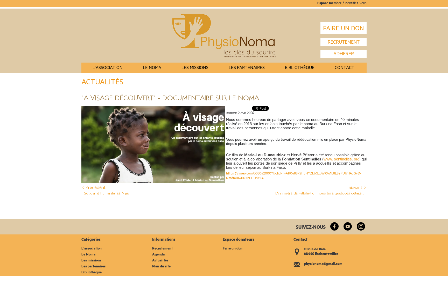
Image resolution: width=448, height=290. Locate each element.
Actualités (160, 261)
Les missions (194, 68)
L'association (108, 68)
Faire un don (232, 249)
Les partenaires (247, 68)
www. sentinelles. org (341, 159)
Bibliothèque (299, 68)
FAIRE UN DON (343, 29)
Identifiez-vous (356, 3)
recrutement (344, 42)
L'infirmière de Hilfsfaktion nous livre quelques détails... (319, 193)
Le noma (152, 68)
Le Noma (88, 255)
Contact (344, 68)
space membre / (332, 3)
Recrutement (162, 249)
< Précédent (93, 187)
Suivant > (358, 187)
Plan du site (161, 267)
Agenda (158, 255)
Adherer (343, 54)
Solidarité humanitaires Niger (107, 193)
